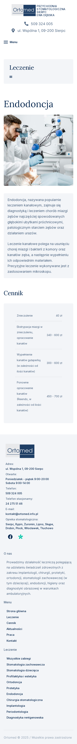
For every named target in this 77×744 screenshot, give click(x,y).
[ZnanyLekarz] (20, 536)
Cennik (11, 623)
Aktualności (14, 629)
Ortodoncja (14, 682)
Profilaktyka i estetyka (21, 676)
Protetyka (13, 688)
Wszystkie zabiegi (19, 658)
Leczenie (13, 617)
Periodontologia (17, 711)
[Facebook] (10, 536)
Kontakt (12, 640)
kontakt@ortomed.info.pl (22, 513)
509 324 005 (14, 493)
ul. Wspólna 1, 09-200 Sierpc (24, 468)
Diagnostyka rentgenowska (25, 717)
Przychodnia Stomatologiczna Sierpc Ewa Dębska (51, 10)
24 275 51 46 (14, 503)
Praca (10, 634)
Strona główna (16, 611)
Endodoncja (15, 694)
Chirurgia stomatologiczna (25, 700)
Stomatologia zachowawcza (26, 664)
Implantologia (16, 705)
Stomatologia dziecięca (23, 670)
